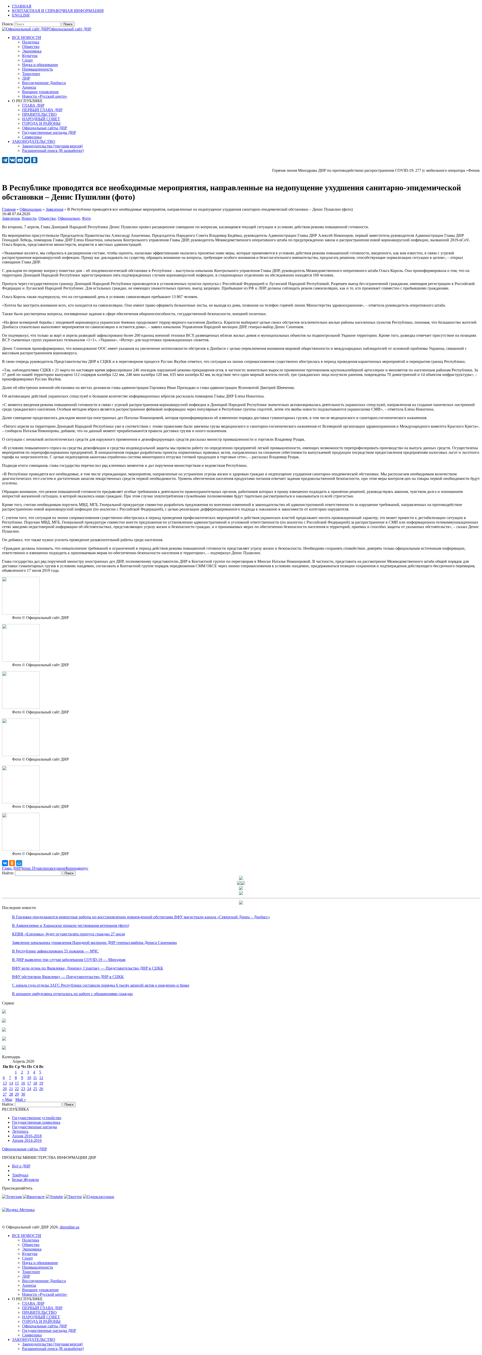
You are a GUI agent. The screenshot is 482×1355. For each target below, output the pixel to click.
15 (17, 1083)
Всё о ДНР (21, 1166)
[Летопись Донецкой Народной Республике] (4, 1039)
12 (41, 1078)
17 (29, 1083)
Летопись (20, 1131)
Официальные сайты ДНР (24, 1149)
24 (29, 1089)
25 (35, 1089)
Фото (86, 218)
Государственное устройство (36, 1118)
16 (23, 1083)
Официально (69, 218)
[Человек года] (243, 883)
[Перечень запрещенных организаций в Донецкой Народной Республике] (4, 1030)
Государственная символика (36, 1122)
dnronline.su (69, 1227)
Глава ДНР (11, 868)
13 (5, 1083)
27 (5, 1094)
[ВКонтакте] (5, 863)
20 (5, 1089)
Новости (29, 218)
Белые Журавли (25, 1179)
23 (23, 1089)
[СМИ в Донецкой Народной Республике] (4, 1021)
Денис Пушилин (34, 868)
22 (17, 1089)
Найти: (8, 873)
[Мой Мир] (19, 863)
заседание (57, 868)
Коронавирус (77, 868)
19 (41, 1083)
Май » (20, 1099)
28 (11, 1094)
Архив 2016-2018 (27, 1136)
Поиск (7, 24)
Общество (47, 218)
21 (11, 1089)
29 (17, 1094)
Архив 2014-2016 (27, 1140)
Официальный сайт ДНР (70, 29)
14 (11, 1083)
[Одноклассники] (12, 863)
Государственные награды (34, 1127)
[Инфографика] (4, 1048)
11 (35, 1078)
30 (23, 1094)
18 (35, 1083)
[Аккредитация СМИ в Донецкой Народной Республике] (4, 1012)
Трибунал (20, 1175)
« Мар (7, 1099)
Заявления (11, 218)
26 (41, 1089)
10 (29, 1078)
